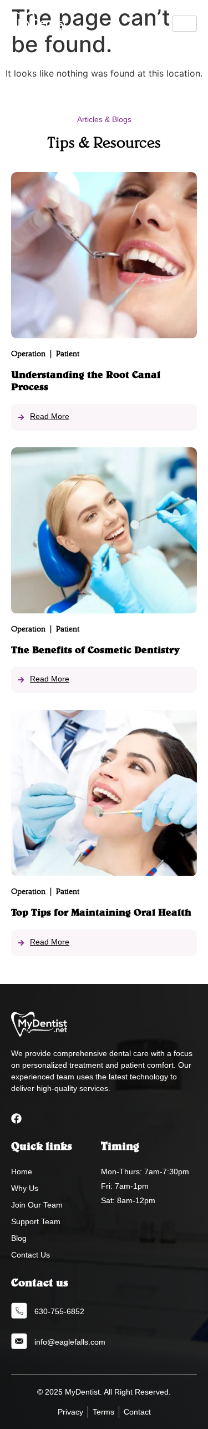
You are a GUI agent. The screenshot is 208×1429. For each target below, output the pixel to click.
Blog (19, 1238)
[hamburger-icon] (184, 24)
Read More (49, 416)
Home (21, 1171)
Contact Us (30, 1254)
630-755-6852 (59, 1311)
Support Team (35, 1221)
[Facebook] (16, 1118)
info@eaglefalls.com (69, 1341)
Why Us (24, 1188)
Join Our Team (37, 1204)
